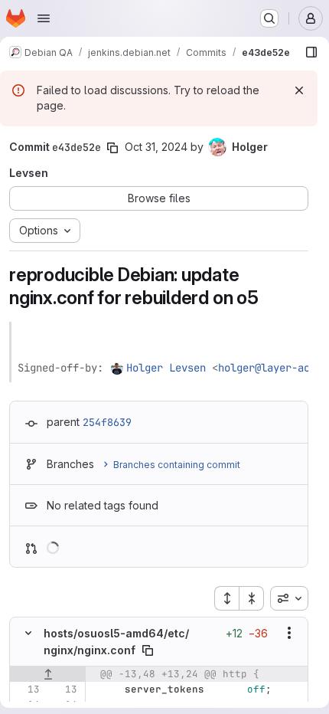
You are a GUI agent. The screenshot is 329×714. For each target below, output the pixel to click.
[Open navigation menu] (43, 18)
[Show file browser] (311, 52)
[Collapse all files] (251, 598)
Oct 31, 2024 (156, 146)
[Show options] (289, 633)
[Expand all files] (226, 598)
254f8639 (107, 422)
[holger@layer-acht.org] (117, 368)
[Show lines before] (48, 674)
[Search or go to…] (269, 18)
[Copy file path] (147, 650)
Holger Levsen (166, 368)
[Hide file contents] (28, 633)
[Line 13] (27, 689)
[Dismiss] (299, 90)
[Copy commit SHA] (112, 148)
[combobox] (289, 598)
